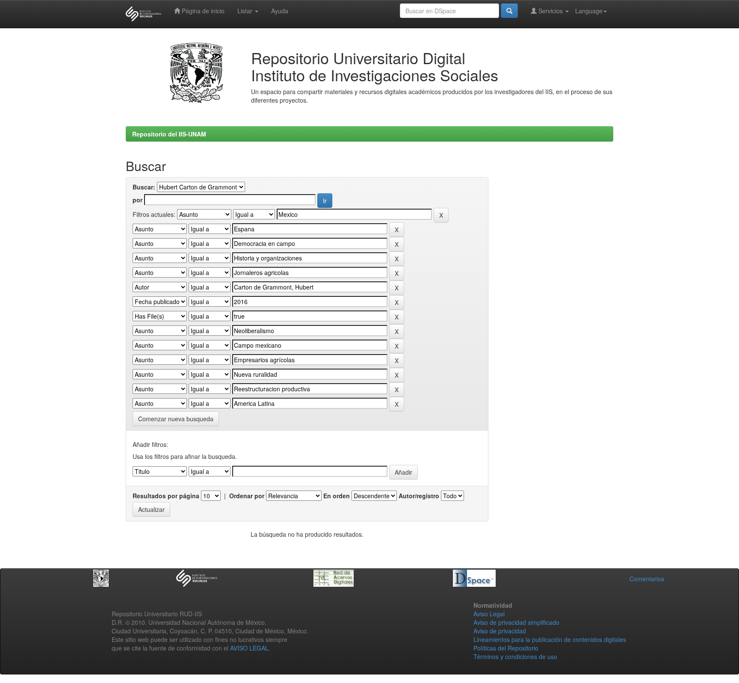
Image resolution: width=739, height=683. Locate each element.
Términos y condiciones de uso (515, 656)
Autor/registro (419, 495)
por (137, 199)
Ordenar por (246, 495)
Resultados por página (166, 495)
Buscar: (144, 187)
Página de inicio (202, 10)
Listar (245, 10)
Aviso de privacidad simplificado (516, 622)
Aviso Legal (489, 613)
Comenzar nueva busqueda (175, 418)
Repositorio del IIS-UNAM (169, 134)
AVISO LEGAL (249, 648)
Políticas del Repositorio (505, 648)
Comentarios (647, 578)
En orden (336, 495)
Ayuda (279, 10)
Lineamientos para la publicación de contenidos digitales (549, 639)
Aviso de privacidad (499, 631)
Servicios (551, 10)
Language (589, 10)
